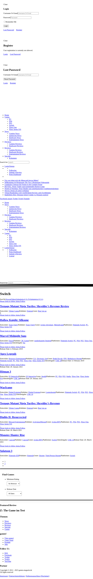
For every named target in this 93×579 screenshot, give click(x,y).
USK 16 (58, 361)
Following (12, 170)
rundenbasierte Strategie (42, 341)
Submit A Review (15, 172)
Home (7, 115)
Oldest (13, 299)
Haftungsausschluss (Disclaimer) (37, 576)
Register (19, 30)
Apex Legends (8, 353)
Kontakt (7, 542)
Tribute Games (14, 311)
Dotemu (30, 311)
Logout (11, 256)
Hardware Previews (16, 146)
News (7, 131)
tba (24, 343)
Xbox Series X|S (15, 129)
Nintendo (30, 456)
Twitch (7, 559)
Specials (7, 156)
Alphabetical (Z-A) (36, 299)
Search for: (4, 162)
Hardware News (15, 138)
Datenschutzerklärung (17, 576)
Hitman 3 (5, 371)
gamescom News (15, 136)
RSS (6, 553)
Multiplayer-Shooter (74, 359)
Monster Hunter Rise (12, 435)
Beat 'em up (42, 311)
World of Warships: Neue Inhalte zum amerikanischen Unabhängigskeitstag (32, 189)
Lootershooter (51, 392)
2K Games (25, 341)
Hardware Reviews (16, 152)
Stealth (43, 376)
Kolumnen (13, 158)
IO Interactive (14, 376)
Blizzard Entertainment (17, 422)
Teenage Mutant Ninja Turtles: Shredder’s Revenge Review (34, 306)
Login (6, 26)
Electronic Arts (42, 359)
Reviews (8, 148)
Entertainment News (16, 140)
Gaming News (14, 134)
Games (7, 117)
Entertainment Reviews (17, 154)
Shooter (41, 456)
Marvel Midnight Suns (13, 335)
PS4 (10, 121)
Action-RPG (56, 422)
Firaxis (11, 341)
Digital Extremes (15, 392)
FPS (65, 359)
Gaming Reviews (15, 150)
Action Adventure (46, 325)
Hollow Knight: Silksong (14, 320)
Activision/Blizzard (39, 422)
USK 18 (17, 378)
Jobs (6, 544)
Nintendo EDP (14, 456)
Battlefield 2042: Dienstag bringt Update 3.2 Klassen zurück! (26, 195)
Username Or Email (10, 13)
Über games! (9, 538)
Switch (11, 125)
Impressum (4, 576)
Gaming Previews (15, 144)
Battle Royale (58, 359)
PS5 (10, 123)
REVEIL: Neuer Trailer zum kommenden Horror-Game (25, 187)
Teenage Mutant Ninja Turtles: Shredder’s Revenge (30, 403)
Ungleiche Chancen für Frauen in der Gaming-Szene (23, 185)
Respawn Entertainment (17, 359)
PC (10, 119)
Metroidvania (59, 325)
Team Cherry (13, 325)
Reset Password (9, 79)
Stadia (68, 376)
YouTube (8, 561)
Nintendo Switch (79, 325)
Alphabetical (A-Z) (22, 299)
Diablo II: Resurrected (13, 417)
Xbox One (13, 127)
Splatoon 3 (6, 450)
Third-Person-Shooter (53, 456)
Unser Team (9, 540)
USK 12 (71, 440)
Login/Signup (9, 166)
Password (6, 17)
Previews (8, 142)
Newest (8, 299)
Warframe (6, 387)
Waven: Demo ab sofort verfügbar (17, 191)
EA (34, 359)
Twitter (7, 557)
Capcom (12, 440)
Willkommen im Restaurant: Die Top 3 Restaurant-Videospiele (27, 182)
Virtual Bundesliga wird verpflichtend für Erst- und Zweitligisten (28, 193)
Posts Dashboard (15, 174)
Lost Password (8, 30)
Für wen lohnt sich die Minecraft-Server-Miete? (22, 180)
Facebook (8, 555)
